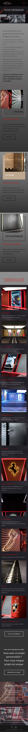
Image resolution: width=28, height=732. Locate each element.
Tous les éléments (14, 634)
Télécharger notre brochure (14, 720)
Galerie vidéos (14, 699)
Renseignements (14, 711)
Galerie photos (14, 692)
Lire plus (9, 137)
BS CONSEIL (14, 730)
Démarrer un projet (14, 672)
